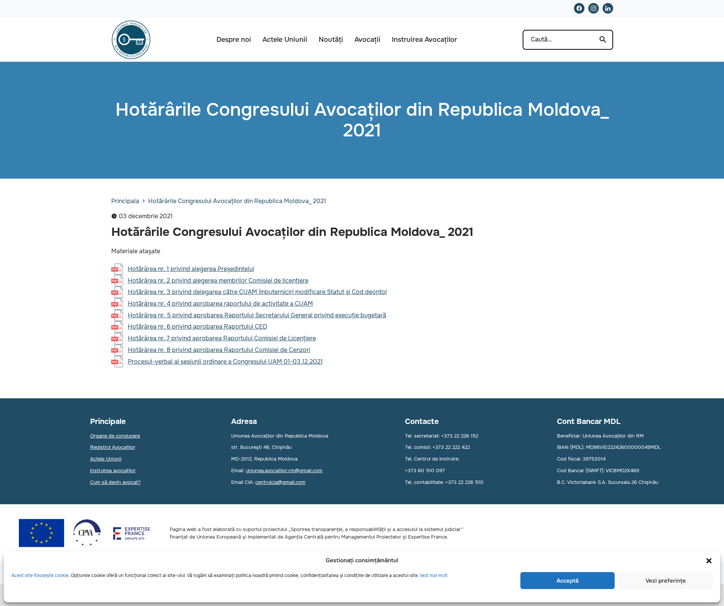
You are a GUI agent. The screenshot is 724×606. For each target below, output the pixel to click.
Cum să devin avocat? (115, 482)
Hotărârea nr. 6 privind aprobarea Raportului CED (197, 327)
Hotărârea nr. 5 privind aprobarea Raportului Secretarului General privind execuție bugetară (257, 315)
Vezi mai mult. (434, 575)
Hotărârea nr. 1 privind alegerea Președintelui (191, 269)
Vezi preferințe (666, 581)
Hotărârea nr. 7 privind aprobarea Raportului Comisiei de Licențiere (222, 338)
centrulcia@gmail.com (280, 482)
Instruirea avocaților (113, 470)
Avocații (367, 39)
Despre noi (233, 39)
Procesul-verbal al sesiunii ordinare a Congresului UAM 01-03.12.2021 (225, 362)
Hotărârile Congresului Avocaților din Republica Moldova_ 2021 (237, 201)
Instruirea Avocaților (424, 39)
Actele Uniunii (284, 39)
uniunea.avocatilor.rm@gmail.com (284, 470)
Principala (125, 201)
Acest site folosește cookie (40, 575)
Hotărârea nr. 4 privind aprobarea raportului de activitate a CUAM (220, 304)
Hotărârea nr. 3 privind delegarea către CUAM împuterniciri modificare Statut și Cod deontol (257, 292)
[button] (709, 561)
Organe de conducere (115, 436)
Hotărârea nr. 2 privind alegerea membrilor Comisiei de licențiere (218, 281)
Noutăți (331, 39)
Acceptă (567, 581)
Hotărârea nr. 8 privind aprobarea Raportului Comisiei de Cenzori (219, 350)
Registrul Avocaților (112, 447)
